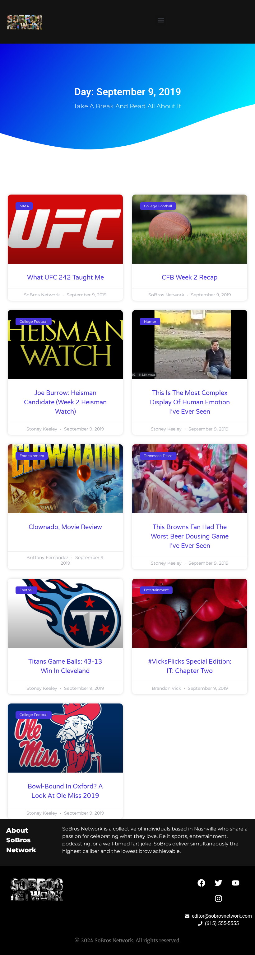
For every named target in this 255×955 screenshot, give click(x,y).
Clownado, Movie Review (65, 527)
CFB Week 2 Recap (190, 277)
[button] (160, 20)
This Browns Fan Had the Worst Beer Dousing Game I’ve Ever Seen (190, 537)
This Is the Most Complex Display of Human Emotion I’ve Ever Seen (190, 402)
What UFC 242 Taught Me (65, 277)
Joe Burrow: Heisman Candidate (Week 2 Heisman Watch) (65, 402)
